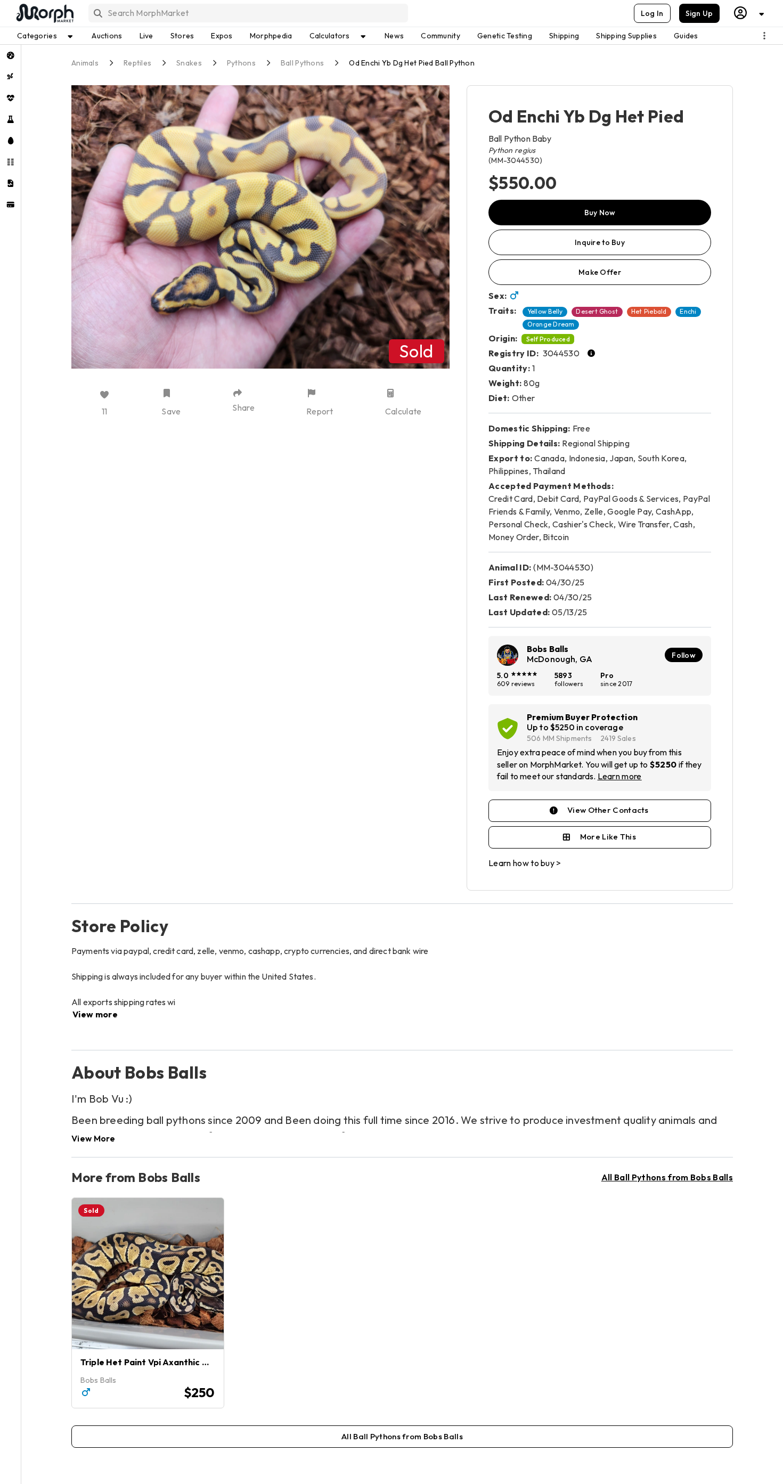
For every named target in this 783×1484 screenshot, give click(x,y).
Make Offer (599, 272)
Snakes (189, 63)
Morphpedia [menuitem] (271, 35)
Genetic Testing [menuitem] (504, 35)
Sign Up (699, 13)
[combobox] (247, 13)
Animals (85, 63)
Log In (652, 13)
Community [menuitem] (440, 35)
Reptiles (137, 63)
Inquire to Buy (600, 242)
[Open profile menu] (749, 13)
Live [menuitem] (146, 35)
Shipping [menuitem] (564, 35)
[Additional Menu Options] (764, 35)
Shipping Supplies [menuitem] (626, 35)
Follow (684, 655)
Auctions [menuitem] (107, 35)
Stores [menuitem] (182, 35)
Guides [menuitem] (686, 35)
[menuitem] (10, 55)
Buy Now (600, 212)
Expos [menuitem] (221, 35)
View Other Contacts (608, 810)
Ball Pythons (302, 63)
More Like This (608, 836)
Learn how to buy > (524, 863)
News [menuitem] (394, 35)
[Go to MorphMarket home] (44, 13)
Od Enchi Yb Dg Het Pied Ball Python (412, 63)
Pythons (241, 63)
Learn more (620, 776)
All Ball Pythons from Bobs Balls (667, 1177)
